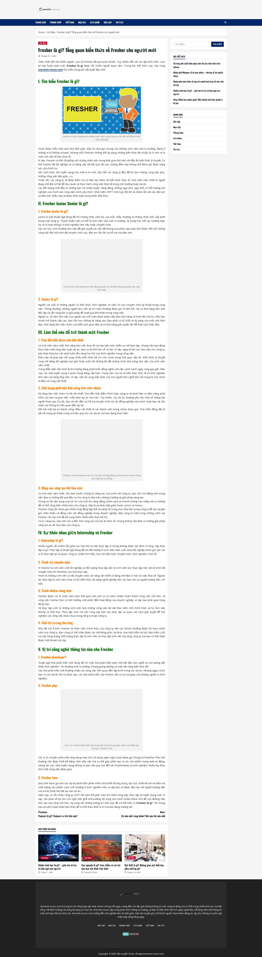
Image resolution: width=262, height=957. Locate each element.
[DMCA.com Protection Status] (131, 934)
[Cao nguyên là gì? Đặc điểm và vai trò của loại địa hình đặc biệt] (101, 847)
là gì (149, 803)
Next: (143, 814)
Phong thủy (55, 22)
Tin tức (119, 22)
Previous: (58, 814)
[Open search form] (225, 22)
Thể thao (70, 22)
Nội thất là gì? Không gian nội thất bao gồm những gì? (144, 866)
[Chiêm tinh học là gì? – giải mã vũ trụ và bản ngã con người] (58, 847)
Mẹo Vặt (82, 22)
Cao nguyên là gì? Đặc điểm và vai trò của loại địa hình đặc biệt (100, 866)
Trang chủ (40, 22)
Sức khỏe (95, 22)
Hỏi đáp (108, 22)
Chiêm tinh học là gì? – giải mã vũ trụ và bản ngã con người (57, 866)
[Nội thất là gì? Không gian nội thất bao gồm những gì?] (145, 847)
